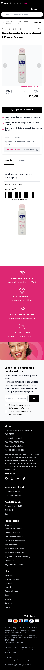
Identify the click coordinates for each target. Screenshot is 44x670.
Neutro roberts (11, 29)
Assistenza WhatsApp (14, 446)
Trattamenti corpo (23, 23)
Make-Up (9, 575)
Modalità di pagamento (15, 540)
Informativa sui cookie (14, 552)
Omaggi (8, 603)
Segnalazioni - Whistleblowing (17, 556)
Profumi (8, 583)
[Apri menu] (41, 8)
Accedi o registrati (12, 491)
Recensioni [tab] (23, 160)
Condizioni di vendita (14, 537)
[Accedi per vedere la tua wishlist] (27, 8)
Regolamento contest (14, 564)
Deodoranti (37, 23)
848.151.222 (9, 434)
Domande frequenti (13, 495)
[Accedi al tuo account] (31, 8)
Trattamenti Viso (12, 579)
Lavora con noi (11, 560)
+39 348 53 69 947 (16, 450)
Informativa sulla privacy (15, 548)
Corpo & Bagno (9, 23)
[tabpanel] (22, 201)
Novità (7, 607)
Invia (34, 398)
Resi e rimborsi (11, 544)
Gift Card (9, 510)
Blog (6, 514)
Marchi (8, 599)
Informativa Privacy (20, 408)
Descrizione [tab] (9, 160)
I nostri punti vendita (13, 529)
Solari (7, 595)
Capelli (8, 587)
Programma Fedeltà (13, 506)
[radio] (22, 94)
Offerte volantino (12, 533)
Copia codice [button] (30, 149)
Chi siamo (9, 525)
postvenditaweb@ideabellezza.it (18, 430)
